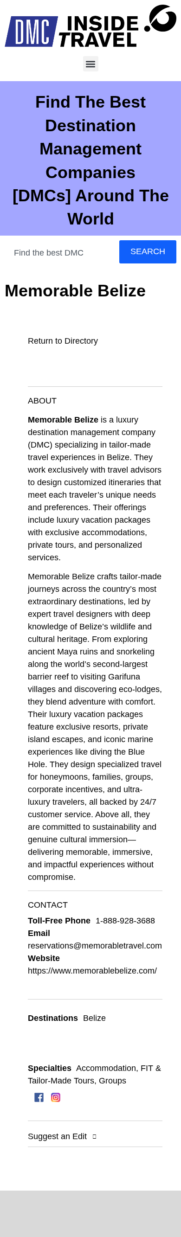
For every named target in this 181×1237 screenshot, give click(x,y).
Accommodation (106, 1068)
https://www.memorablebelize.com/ (92, 970)
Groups (112, 1080)
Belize (94, 1018)
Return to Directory (63, 341)
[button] (90, 63)
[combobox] (60, 253)
